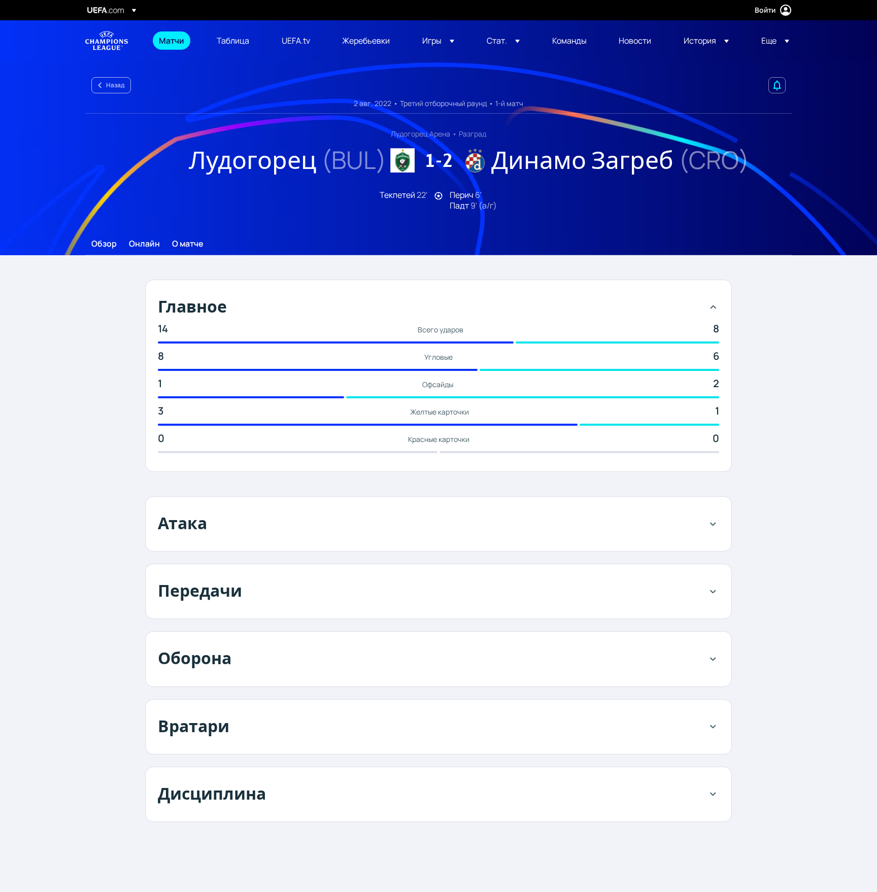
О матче (188, 244)
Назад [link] (115, 85)
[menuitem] (175, 40)
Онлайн (144, 244)
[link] (171, 40)
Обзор (104, 244)
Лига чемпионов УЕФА (106, 40)
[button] (438, 40)
